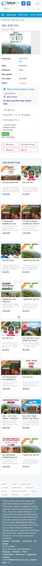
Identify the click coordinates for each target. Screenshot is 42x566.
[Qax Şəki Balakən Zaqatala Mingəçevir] (11, 441)
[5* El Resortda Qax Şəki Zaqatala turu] (11, 363)
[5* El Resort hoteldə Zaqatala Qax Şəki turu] (31, 207)
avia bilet (5, 541)
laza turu (4, 491)
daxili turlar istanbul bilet (19, 491)
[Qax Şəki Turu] (31, 168)
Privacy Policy (7, 554)
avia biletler (15, 541)
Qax (23, 20)
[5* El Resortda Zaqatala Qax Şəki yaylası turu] (11, 207)
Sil (25, 150)
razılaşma (6, 557)
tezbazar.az (35, 491)
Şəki (9, 110)
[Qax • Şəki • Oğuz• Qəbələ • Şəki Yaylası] (31, 402)
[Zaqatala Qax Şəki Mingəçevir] (11, 285)
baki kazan (15, 495)
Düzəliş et (9, 150)
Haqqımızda (31, 554)
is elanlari (27, 495)
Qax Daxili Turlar (11, 162)
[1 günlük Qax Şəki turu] (31, 246)
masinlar (4, 484)
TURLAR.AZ (5, 20)
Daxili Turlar (16, 20)
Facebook (16, 552)
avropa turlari (29, 487)
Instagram (6, 552)
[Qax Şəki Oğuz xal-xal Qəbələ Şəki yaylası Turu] (31, 324)
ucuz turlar (4, 487)
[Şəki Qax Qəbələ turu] (11, 168)
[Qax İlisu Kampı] (11, 246)
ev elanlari (4, 495)
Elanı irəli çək (30, 144)
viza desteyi (27, 541)
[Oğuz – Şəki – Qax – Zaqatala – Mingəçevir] (11, 402)
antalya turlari (16, 487)
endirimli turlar (25, 484)
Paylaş (5, 134)
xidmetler (14, 484)
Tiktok (24, 552)
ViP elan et (10, 144)
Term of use (20, 554)
